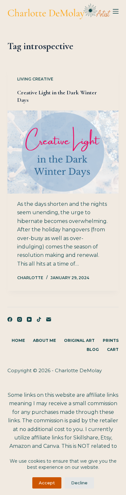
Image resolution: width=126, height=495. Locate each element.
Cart (113, 349)
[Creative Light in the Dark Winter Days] (62, 152)
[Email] (48, 319)
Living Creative (35, 79)
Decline (79, 482)
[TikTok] (39, 319)
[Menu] (116, 11)
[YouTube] (29, 319)
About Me (44, 340)
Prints (111, 340)
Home (18, 340)
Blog (93, 349)
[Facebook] (9, 319)
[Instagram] (19, 319)
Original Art (79, 340)
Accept (47, 482)
